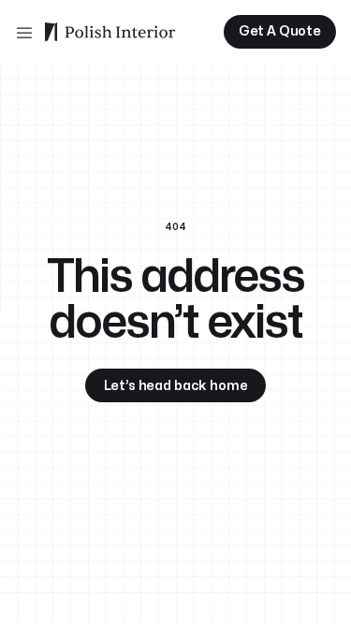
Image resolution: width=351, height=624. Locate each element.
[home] (110, 31)
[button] (24, 32)
